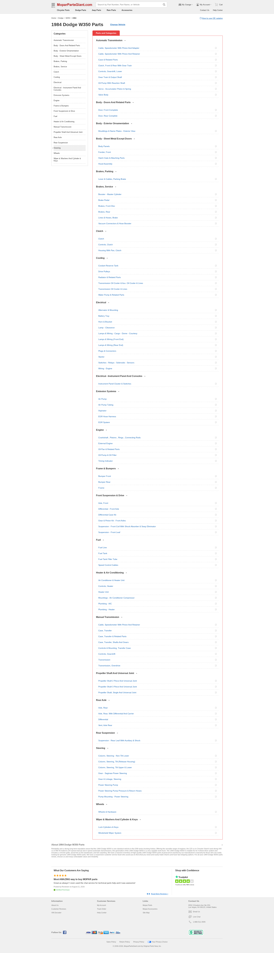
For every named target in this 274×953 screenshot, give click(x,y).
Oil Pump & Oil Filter (107, 455)
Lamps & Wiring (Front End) (111, 339)
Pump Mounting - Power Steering (113, 796)
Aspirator (102, 410)
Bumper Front (104, 476)
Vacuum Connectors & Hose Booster (114, 223)
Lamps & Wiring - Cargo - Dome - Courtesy (117, 333)
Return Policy (124, 942)
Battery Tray (103, 316)
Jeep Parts (96, 10)
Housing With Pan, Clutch (109, 250)
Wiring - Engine (105, 368)
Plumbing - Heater (106, 609)
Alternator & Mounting (108, 310)
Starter (101, 357)
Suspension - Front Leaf (109, 532)
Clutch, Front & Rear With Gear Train (115, 65)
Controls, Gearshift (106, 654)
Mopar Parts (147, 905)
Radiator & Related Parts (109, 277)
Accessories (127, 10)
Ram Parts (111, 10)
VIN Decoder (56, 913)
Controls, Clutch (105, 244)
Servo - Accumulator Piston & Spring (114, 89)
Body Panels (104, 146)
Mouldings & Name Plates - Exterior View (116, 131)
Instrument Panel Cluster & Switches (114, 384)
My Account (101, 905)
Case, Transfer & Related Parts (112, 636)
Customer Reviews (58, 909)
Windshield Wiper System (109, 833)
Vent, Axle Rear (105, 725)
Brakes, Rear (104, 212)
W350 (68, 18)
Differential (103, 719)
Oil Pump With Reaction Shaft (111, 83)
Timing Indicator (105, 461)
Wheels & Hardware (107, 812)
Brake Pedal (103, 200)
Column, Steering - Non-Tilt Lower (113, 756)
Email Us (196, 912)
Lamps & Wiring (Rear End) (110, 345)
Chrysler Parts (63, 10)
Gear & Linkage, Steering (109, 779)
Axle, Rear (103, 708)
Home (53, 18)
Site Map (146, 913)
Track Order (101, 909)
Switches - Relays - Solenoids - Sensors (116, 362)
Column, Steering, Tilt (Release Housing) (116, 761)
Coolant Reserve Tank (108, 265)
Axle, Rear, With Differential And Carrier (116, 713)
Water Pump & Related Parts (111, 295)
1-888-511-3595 (199, 922)
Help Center (218, 10)
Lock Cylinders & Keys (108, 827)
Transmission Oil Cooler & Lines (112, 289)
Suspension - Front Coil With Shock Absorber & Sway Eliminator (127, 526)
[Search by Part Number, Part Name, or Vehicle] (164, 4)
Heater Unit (103, 592)
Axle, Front (103, 503)
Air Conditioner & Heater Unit (111, 580)
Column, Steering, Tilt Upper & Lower (115, 767)
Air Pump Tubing (105, 405)
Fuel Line (102, 547)
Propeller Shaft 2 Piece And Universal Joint (117, 681)
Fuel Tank (102, 553)
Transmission (104, 660)
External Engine (105, 443)
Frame (101, 488)
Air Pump (102, 399)
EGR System (104, 422)
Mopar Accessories (150, 909)
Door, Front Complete (108, 110)
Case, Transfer (105, 630)
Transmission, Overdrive (109, 665)
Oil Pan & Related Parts (109, 449)
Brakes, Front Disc (106, 206)
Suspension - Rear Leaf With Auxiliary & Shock (119, 740)
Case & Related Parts (108, 60)
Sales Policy (111, 942)
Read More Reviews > (159, 894)
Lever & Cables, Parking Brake (112, 179)
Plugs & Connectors (107, 351)
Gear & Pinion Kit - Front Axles (112, 520)
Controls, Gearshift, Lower (110, 71)
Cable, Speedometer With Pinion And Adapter (118, 48)
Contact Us (204, 10)
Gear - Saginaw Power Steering (112, 773)
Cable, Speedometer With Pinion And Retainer (119, 54)
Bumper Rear (104, 482)
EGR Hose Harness (107, 416)
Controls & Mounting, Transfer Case (114, 648)
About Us (55, 905)
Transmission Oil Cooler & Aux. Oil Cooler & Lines (120, 283)
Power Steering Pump (108, 785)
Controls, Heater (105, 586)
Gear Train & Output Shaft (110, 77)
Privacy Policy (138, 942)
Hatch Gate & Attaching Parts (111, 158)
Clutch (101, 239)
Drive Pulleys (104, 271)
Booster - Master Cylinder (109, 194)
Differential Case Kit (107, 515)
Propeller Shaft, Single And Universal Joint (117, 692)
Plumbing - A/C (105, 603)
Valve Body (103, 95)
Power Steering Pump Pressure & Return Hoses (120, 791)
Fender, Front (104, 152)
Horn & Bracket (105, 322)
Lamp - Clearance (106, 327)
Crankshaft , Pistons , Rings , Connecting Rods (119, 437)
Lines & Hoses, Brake (108, 217)
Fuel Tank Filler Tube (107, 559)
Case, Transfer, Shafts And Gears (113, 642)
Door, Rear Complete (107, 116)
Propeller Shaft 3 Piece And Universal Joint (117, 687)
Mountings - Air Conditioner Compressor (116, 598)
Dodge (61, 18)
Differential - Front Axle (108, 509)
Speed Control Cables (108, 565)
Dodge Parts (80, 10)
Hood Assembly (105, 164)
